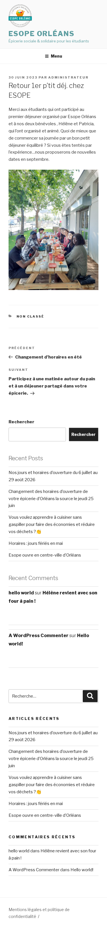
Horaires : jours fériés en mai (36, 543)
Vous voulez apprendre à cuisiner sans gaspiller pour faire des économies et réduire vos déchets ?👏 (52, 524)
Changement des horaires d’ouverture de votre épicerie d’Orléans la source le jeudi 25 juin (51, 498)
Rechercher (21, 421)
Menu (56, 56)
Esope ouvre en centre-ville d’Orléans (45, 555)
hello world (21, 593)
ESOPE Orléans (41, 34)
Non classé (31, 316)
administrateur (68, 77)
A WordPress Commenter (38, 635)
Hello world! (81, 869)
